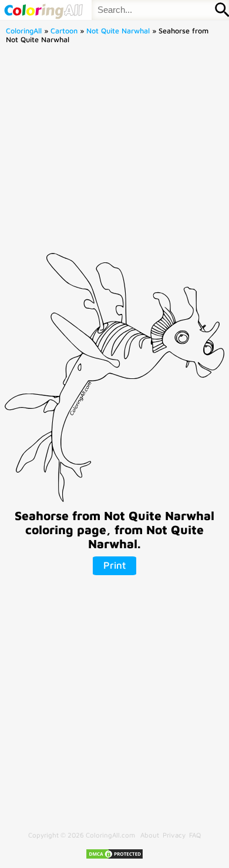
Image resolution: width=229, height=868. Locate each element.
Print (114, 565)
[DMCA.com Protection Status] (114, 857)
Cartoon (64, 30)
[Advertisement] (114, 152)
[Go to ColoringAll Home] (43, 10)
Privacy (174, 835)
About (149, 835)
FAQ (195, 835)
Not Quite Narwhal (118, 30)
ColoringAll (24, 30)
